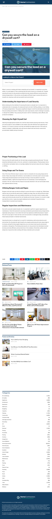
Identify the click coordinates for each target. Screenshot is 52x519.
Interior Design (5, 452)
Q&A (6, 6)
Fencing (4, 430)
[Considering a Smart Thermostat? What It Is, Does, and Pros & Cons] (13, 294)
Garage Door (5, 439)
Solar (3, 478)
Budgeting (4, 408)
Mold (3, 460)
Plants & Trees (5, 467)
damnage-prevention (6, 419)
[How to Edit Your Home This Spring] (6, 341)
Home (3, 6)
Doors (3, 426)
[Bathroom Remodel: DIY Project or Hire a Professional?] (13, 273)
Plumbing (4, 469)
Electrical (4, 428)
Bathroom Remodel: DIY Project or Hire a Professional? (12, 284)
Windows (4, 486)
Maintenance (5, 458)
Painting (4, 463)
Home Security (5, 445)
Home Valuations (6, 447)
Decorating (4, 421)
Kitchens (4, 454)
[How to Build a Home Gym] (38, 273)
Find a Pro (39, 82)
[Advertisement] (26, 18)
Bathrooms (4, 406)
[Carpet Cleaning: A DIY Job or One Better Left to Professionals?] (38, 294)
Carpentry (4, 411)
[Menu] (4, 2)
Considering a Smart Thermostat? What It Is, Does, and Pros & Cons (12, 305)
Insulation (4, 450)
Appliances (4, 400)
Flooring (4, 434)
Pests (3, 465)
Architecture (5, 402)
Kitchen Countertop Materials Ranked (20, 354)
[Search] (48, 2)
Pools (3, 471)
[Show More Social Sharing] (33, 44)
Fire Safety (4, 432)
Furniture (4, 437)
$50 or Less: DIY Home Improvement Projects (38, 325)
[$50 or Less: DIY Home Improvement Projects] (38, 314)
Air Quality (4, 398)
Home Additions (5, 441)
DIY (28, 281)
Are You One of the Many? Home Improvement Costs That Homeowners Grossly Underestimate (13, 326)
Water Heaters (5, 484)
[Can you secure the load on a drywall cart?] (26, 72)
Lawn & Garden (5, 456)
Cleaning (4, 413)
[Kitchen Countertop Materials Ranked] (6, 356)
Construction (6, 31)
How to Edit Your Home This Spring (19, 339)
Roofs (3, 473)
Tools (3, 482)
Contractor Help (6, 281)
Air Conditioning (5, 395)
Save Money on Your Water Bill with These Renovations (24, 347)
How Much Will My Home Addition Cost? (21, 361)
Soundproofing (5, 480)
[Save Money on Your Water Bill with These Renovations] (6, 348)
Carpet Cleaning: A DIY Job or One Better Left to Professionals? (37, 305)
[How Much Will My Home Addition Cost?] (6, 363)
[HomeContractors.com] (26, 2)
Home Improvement (6, 443)
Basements (4, 404)
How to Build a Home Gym (35, 283)
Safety (3, 476)
